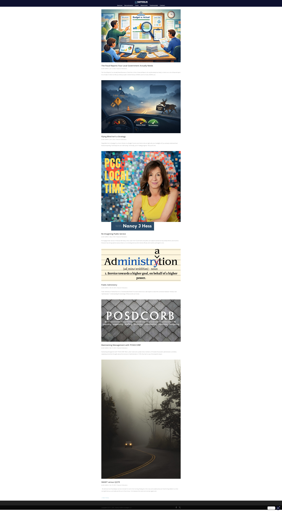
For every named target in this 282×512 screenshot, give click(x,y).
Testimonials (154, 5)
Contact (162, 5)
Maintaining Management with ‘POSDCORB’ (121, 345)
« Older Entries (105, 498)
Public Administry (109, 284)
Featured (119, 68)
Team (137, 5)
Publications (124, 68)
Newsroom (144, 5)
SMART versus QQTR (110, 482)
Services (119, 5)
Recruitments (128, 5)
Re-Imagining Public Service (113, 233)
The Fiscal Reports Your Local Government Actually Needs (127, 65)
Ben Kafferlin (106, 68)
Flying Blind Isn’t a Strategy (113, 136)
